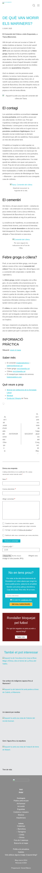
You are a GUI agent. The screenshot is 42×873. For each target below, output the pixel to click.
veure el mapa (15, 350)
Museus (21, 815)
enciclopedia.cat (23, 369)
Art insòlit (21, 806)
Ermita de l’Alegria (14, 398)
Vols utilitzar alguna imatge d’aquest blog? (21, 855)
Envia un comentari (11, 541)
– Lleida (21, 835)
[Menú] (38, 5)
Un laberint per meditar (11, 712)
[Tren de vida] (20, 755)
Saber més (21, 637)
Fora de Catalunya (21, 840)
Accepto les (22, 600)
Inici (21, 789)
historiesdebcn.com (14, 377)
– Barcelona (21, 829)
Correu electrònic (9, 489)
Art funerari (21, 803)
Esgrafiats (21, 809)
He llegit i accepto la (19, 530)
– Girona (21, 837)
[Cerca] (34, 5)
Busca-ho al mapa (21, 843)
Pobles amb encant (21, 801)
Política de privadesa (25, 530)
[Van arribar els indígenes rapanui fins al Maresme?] (20, 667)
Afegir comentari (8, 499)
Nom (4, 479)
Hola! (21, 792)
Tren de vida (7, 770)
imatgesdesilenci (22, 363)
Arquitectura (21, 818)
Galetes (21, 852)
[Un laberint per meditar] (20, 698)
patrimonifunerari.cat (14, 366)
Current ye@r (7, 546)
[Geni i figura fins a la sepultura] (20, 727)
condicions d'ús (26, 600)
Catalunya (21, 826)
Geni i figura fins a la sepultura (14, 741)
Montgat (10, 395)
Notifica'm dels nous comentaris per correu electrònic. (22, 535)
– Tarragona (21, 832)
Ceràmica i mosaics (21, 812)
